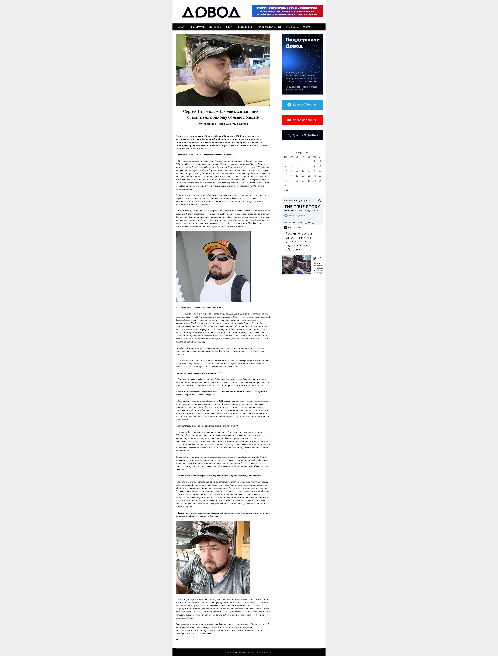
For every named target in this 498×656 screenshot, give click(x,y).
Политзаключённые (269, 27)
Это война (292, 27)
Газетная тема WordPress (260, 652)
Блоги (229, 27)
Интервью (215, 27)
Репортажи (198, 27)
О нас (306, 27)
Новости (181, 27)
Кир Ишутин (241, 123)
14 (309, 171)
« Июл (285, 190)
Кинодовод (245, 27)
